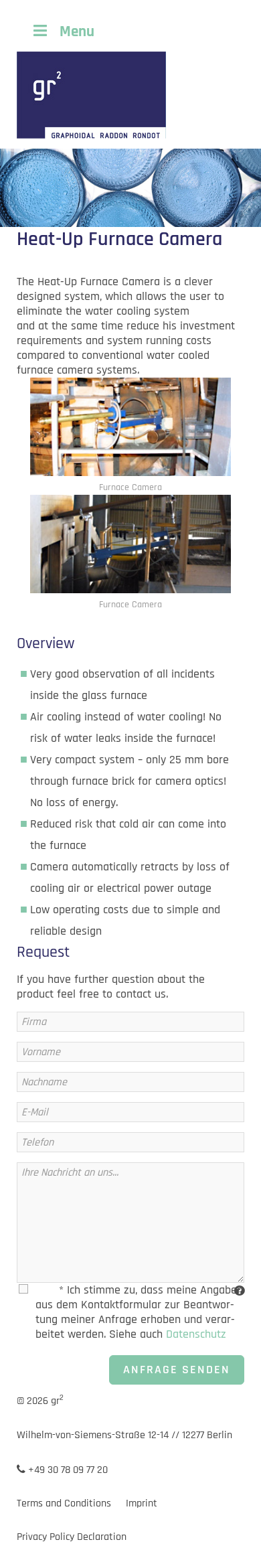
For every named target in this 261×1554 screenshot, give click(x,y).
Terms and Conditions (64, 1503)
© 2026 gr (40, 1401)
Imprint (141, 1503)
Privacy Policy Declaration (71, 1537)
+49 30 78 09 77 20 (66, 1470)
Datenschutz (196, 1334)
